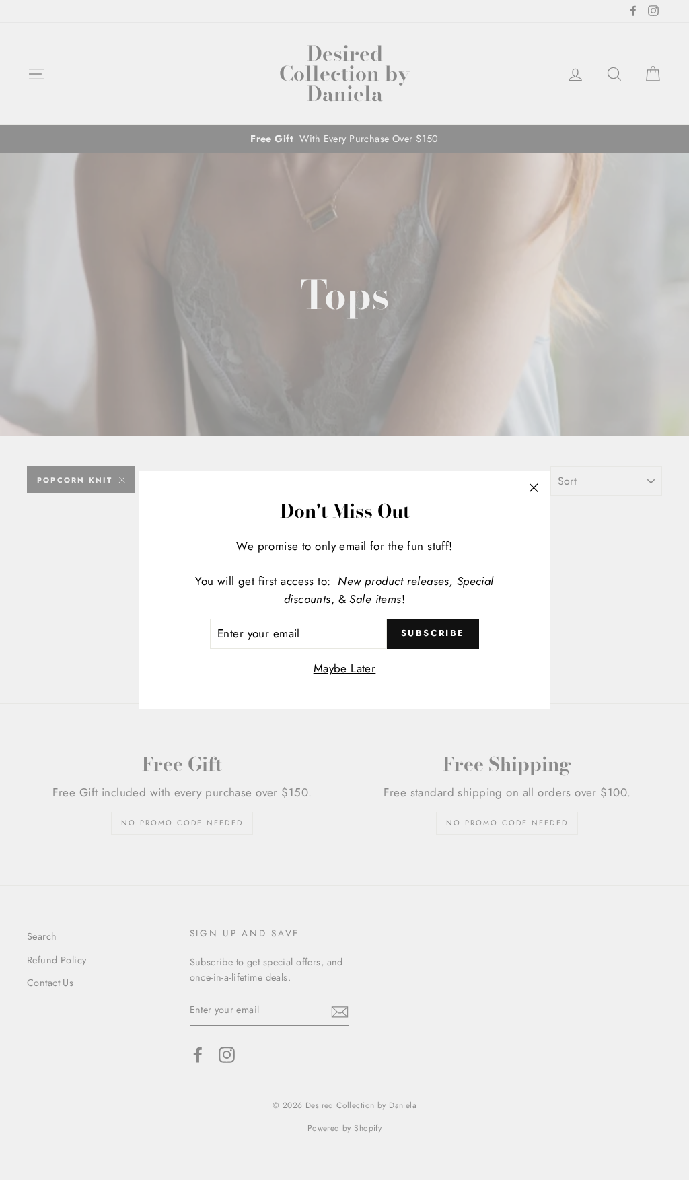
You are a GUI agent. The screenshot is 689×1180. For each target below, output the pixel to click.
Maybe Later (345, 668)
